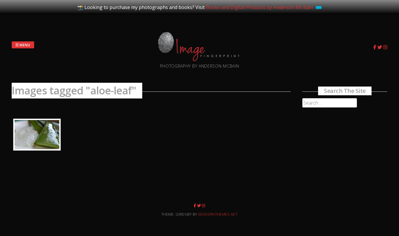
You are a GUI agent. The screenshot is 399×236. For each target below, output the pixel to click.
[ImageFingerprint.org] (199, 59)
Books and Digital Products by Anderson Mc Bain (259, 7)
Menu (25, 44)
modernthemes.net (218, 214)
